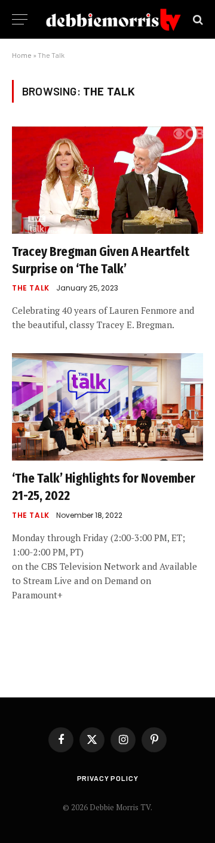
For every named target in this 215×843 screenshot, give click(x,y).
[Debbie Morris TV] (113, 19)
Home (22, 55)
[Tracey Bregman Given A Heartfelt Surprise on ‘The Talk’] (107, 180)
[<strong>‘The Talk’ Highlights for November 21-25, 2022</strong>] (107, 407)
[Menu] (19, 19)
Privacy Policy (108, 778)
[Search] (197, 19)
